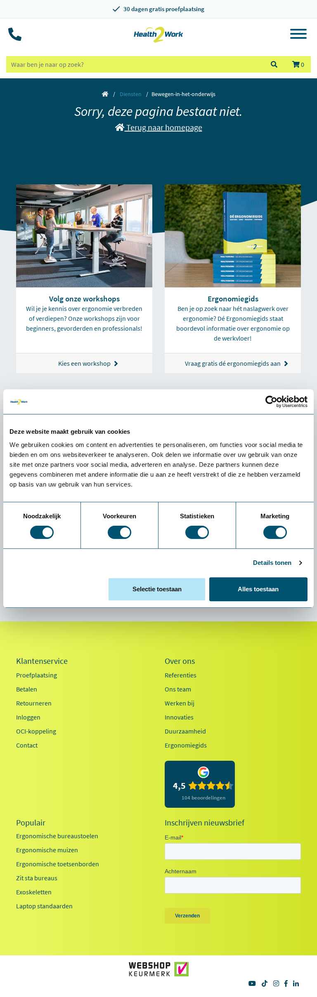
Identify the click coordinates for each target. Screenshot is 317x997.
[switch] (119, 532)
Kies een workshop (84, 363)
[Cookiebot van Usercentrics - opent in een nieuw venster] (271, 401)
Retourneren (34, 703)
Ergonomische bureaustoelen (57, 836)
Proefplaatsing (36, 675)
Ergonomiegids (186, 745)
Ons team (178, 689)
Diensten (131, 94)
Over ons (180, 661)
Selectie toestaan (157, 589)
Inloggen (28, 717)
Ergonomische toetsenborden (57, 864)
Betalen (26, 689)
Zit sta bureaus (36, 878)
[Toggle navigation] (298, 35)
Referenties (180, 675)
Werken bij (179, 703)
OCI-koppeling (36, 731)
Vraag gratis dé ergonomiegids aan (233, 363)
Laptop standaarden (44, 906)
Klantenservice (42, 661)
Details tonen (272, 562)
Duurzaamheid (185, 731)
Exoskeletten (34, 892)
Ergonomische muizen (47, 850)
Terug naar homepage (163, 127)
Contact (27, 745)
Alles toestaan (258, 589)
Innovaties (179, 717)
